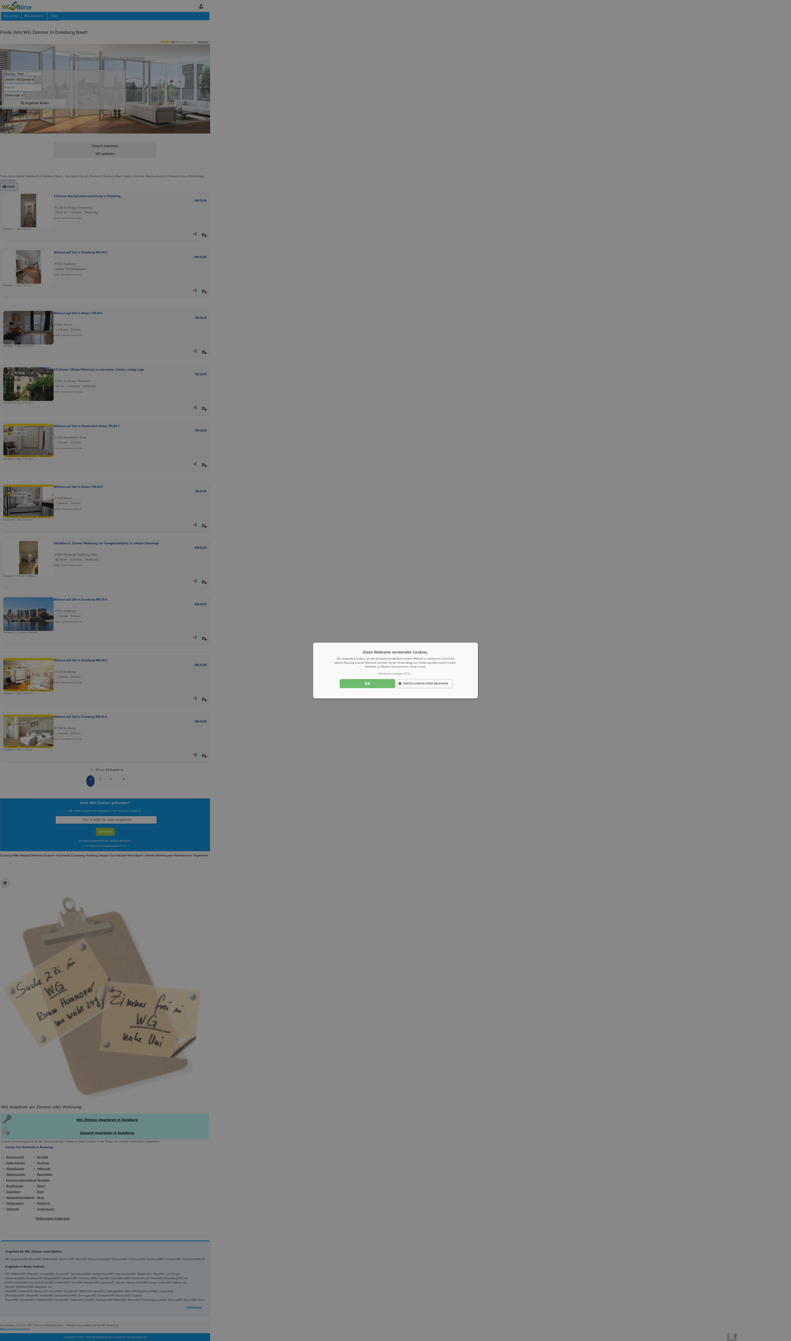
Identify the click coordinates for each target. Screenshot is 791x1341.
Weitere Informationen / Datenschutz (403, 667)
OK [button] (367, 683)
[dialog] (395, 671)
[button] (395, 674)
